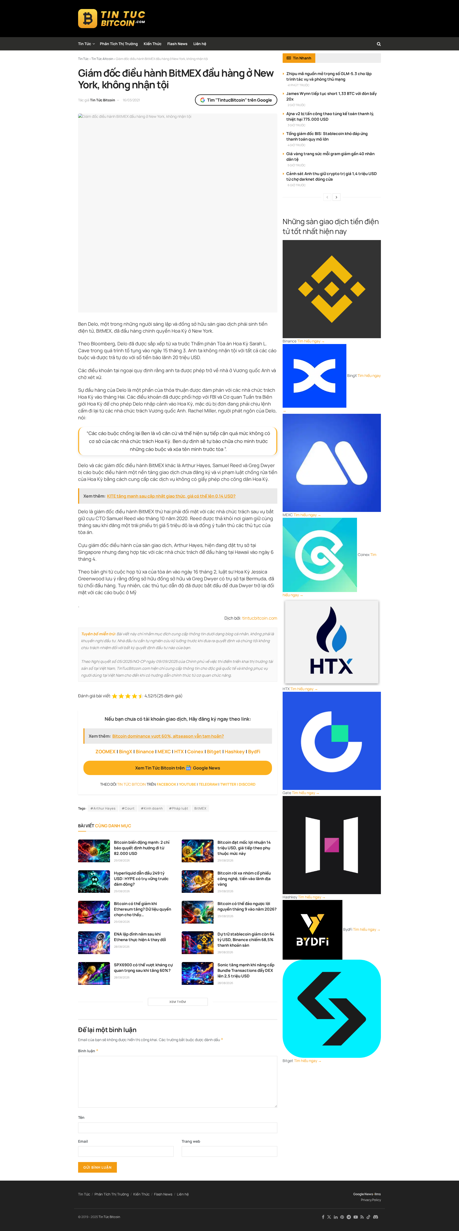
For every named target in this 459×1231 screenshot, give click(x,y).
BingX (125, 751)
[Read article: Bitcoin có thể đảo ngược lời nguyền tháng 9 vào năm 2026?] (198, 912)
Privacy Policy (371, 1200)
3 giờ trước (296, 125)
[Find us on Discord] (375, 1217)
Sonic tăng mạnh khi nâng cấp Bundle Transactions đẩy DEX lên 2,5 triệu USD (246, 970)
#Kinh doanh (152, 808)
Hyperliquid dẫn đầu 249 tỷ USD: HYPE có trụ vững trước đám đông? (141, 878)
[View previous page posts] (327, 197)
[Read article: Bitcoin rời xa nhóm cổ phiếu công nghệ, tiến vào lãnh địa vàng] (198, 881)
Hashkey (235, 751)
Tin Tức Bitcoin (102, 100)
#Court (128, 808)
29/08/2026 (122, 860)
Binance (145, 751)
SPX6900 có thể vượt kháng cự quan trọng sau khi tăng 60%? (143, 967)
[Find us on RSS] (362, 1217)
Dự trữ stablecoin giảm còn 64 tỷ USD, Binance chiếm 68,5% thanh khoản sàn (246, 939)
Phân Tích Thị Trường (119, 43)
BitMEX (200, 808)
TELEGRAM (208, 784)
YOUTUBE (187, 784)
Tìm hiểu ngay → (311, 340)
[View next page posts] (337, 197)
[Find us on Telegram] (349, 1217)
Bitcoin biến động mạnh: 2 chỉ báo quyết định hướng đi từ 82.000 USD (141, 847)
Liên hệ (199, 43)
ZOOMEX (105, 751)
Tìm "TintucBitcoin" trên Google (239, 100)
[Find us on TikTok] (368, 1217)
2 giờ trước (296, 105)
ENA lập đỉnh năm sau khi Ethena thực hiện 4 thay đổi (140, 936)
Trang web (191, 1141)
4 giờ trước (296, 145)
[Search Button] (379, 43)
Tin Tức (84, 43)
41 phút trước (298, 85)
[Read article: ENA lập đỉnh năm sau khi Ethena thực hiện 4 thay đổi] (94, 942)
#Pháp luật (178, 808)
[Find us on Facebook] (323, 1217)
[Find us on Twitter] (329, 1217)
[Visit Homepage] (111, 18)
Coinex (195, 751)
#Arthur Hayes (103, 808)
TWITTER (228, 784)
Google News (363, 1194)
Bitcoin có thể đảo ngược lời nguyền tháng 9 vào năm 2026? (247, 906)
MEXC (164, 751)
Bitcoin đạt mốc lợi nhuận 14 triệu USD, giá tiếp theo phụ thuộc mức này (244, 847)
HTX (179, 751)
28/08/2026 (122, 947)
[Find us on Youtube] (356, 1217)
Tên (81, 1117)
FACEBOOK (166, 784)
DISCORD (247, 784)
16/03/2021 (131, 100)
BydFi (254, 751)
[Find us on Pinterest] (342, 1217)
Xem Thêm (177, 1002)
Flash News (177, 43)
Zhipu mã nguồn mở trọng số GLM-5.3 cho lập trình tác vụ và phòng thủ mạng (329, 76)
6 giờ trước (297, 185)
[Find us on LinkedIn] (336, 1217)
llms (378, 1194)
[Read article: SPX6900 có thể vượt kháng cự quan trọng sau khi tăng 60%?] (94, 973)
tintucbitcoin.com (259, 618)
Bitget (214, 751)
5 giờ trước (296, 165)
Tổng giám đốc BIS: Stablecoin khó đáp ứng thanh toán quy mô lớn (327, 136)
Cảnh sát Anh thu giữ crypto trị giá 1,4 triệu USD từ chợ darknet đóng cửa (331, 176)
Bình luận (88, 1050)
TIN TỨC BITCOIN (131, 784)
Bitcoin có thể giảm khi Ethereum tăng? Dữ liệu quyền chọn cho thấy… (142, 909)
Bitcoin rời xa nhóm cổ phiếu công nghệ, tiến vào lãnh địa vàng (244, 878)
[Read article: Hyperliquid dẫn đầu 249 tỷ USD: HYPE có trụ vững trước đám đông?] (94, 881)
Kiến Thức (153, 43)
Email (83, 1141)
